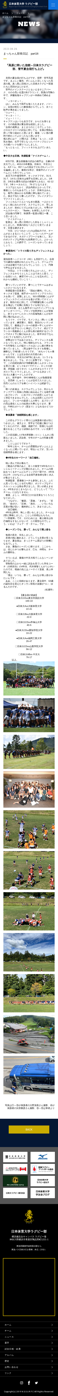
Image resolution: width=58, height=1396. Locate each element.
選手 (7, 1343)
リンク (8, 1373)
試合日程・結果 (13, 1349)
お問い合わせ (12, 1367)
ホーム (8, 1325)
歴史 (7, 1361)
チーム (8, 1331)
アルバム (9, 1355)
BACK (29, 1129)
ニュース (9, 1337)
